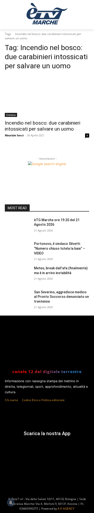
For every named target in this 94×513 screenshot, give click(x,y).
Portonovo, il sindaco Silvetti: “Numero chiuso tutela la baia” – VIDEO (59, 248)
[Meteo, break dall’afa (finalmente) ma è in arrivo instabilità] (17, 275)
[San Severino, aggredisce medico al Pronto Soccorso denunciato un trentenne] (17, 299)
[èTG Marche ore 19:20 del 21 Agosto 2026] (17, 227)
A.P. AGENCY (66, 509)
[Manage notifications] (10, 502)
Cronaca (11, 114)
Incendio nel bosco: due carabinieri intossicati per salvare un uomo (42, 126)
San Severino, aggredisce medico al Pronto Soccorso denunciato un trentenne (61, 296)
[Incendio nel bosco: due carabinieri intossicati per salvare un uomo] (47, 96)
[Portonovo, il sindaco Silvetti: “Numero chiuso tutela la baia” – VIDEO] (17, 250)
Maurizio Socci (14, 135)
